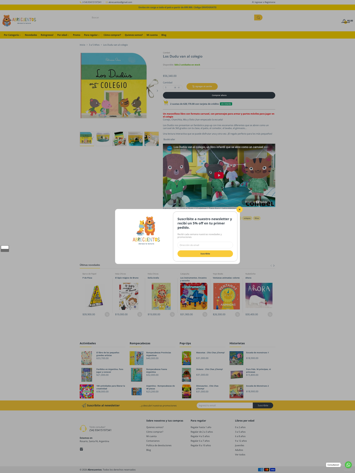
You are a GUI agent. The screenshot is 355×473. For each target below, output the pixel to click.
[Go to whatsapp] (348, 464)
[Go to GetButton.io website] (348, 470)
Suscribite (205, 253)
